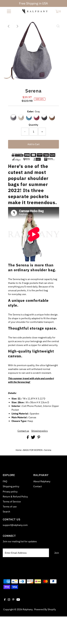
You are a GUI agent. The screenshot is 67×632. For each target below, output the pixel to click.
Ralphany (27, 609)
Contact (37, 486)
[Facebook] (4, 600)
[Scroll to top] (60, 625)
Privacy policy (10, 491)
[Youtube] (18, 600)
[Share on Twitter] (33, 438)
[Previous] (9, 26)
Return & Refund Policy (15, 496)
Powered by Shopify (45, 609)
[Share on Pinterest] (38, 438)
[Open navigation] (9, 11)
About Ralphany (41, 481)
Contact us (23, 431)
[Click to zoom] (58, 26)
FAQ (5, 481)
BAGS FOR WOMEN (32, 450)
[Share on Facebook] (28, 438)
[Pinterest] (13, 600)
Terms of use (10, 506)
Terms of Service (12, 501)
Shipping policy (39, 431)
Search (6, 511)
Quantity (33, 124)
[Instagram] (9, 600)
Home (18, 450)
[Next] (17, 26)
